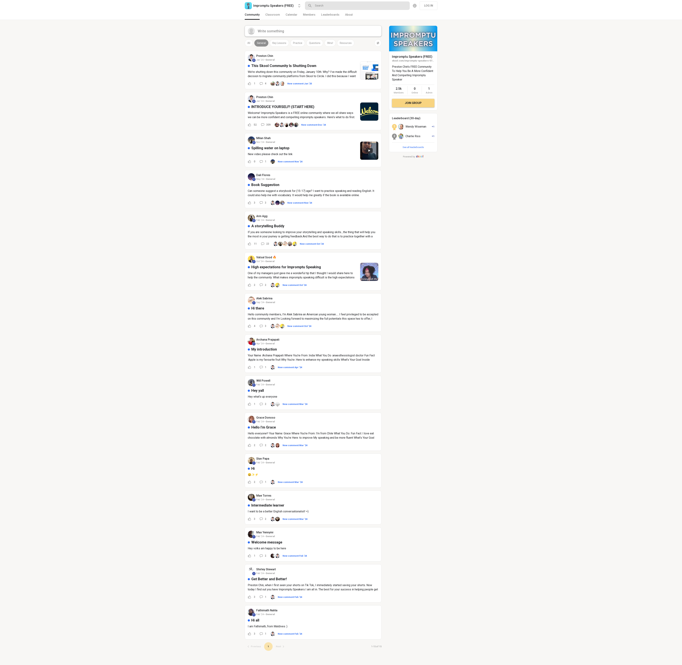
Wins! (330, 43)
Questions (314, 43)
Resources (346, 43)
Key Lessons (279, 43)
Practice (297, 43)
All (248, 43)
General (261, 43)
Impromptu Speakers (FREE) (412, 56)
